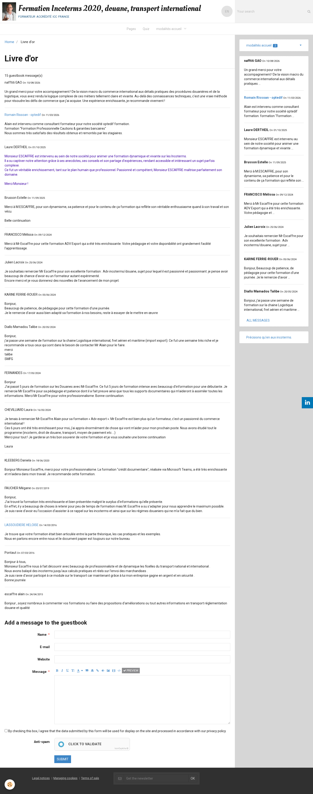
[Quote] (87, 670)
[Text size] (73, 670)
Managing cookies (65, 778)
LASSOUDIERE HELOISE (21, 525)
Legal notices (41, 778)
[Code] (119, 670)
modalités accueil (169, 29)
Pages (131, 29)
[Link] (97, 670)
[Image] (108, 670)
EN (227, 11)
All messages (258, 320)
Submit (63, 759)
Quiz (146, 29)
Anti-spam (42, 742)
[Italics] (62, 670)
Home (9, 42)
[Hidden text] (103, 670)
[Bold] (57, 670)
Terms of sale (90, 778)
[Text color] (80, 670)
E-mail (45, 647)
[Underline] (67, 670)
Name (42, 634)
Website (44, 659)
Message (39, 672)
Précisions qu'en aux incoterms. (269, 337)
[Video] (114, 670)
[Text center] (92, 670)
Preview (132, 670)
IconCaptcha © (121, 748)
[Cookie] (10, 784)
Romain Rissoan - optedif (23, 115)
